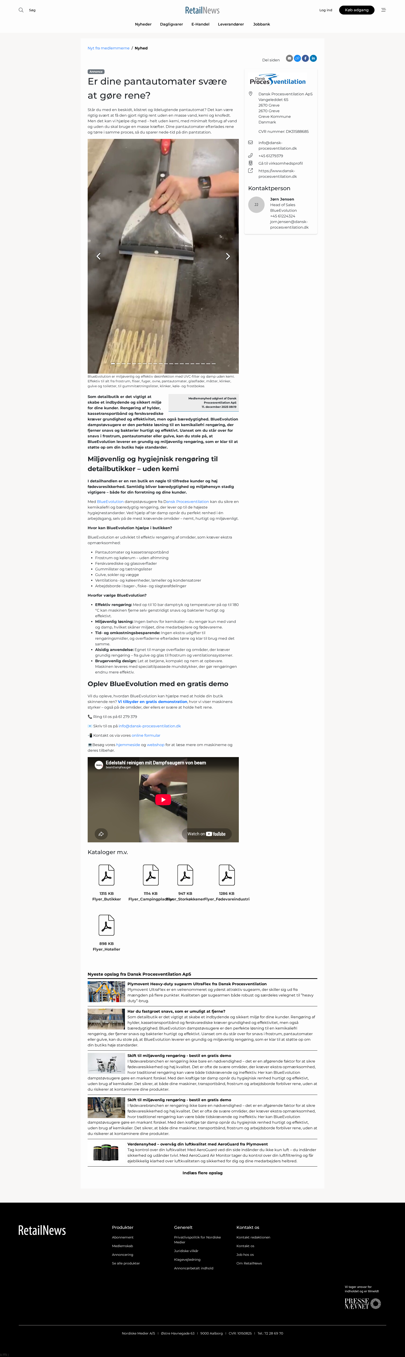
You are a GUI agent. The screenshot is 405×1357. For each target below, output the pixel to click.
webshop (156, 745)
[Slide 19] (208, 363)
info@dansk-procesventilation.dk (150, 726)
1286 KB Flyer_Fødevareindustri (227, 896)
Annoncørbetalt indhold (193, 1268)
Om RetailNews (249, 1263)
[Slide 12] (171, 363)
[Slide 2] (118, 363)
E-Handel (200, 24)
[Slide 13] (177, 363)
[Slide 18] (203, 363)
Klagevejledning (187, 1259)
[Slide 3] (124, 363)
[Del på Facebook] (305, 58)
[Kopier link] (297, 58)
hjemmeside (128, 745)
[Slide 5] (134, 363)
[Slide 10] (161, 363)
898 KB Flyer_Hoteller (106, 946)
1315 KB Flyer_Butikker (106, 896)
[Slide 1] (113, 363)
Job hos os (245, 1255)
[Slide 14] (182, 363)
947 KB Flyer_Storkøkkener (185, 896)
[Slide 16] (193, 363)
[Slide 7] (145, 363)
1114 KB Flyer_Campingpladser (150, 896)
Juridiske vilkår (186, 1251)
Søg (32, 10)
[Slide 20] (214, 363)
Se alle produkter (126, 1263)
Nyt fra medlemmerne (109, 48)
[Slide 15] (187, 363)
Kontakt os (245, 1246)
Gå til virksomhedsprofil (281, 163)
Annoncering (122, 1255)
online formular (146, 735)
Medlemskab (122, 1246)
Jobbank (261, 24)
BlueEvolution (110, 501)
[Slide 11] (166, 363)
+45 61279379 (271, 156)
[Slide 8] (150, 363)
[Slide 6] (140, 363)
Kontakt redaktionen (253, 1237)
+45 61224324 (282, 216)
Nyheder (143, 24)
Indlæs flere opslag (203, 1173)
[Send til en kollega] (289, 58)
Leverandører (231, 24)
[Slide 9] (155, 363)
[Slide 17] (198, 363)
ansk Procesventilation (187, 501)
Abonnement (123, 1237)
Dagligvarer (171, 24)
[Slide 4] (129, 363)
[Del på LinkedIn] (313, 58)
